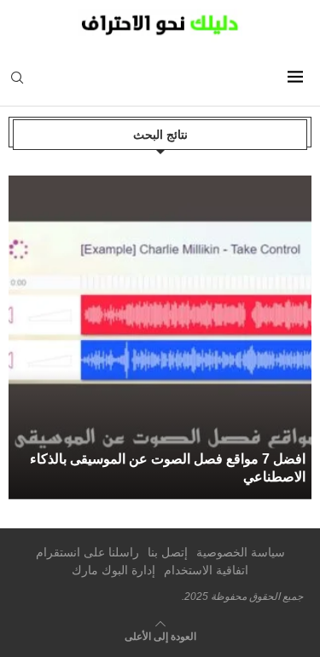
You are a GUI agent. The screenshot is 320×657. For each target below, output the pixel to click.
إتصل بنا (168, 552)
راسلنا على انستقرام (87, 552)
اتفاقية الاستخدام (206, 570)
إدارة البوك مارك (113, 570)
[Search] (17, 78)
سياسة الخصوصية (240, 552)
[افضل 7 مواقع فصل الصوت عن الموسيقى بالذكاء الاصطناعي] (163, 337)
